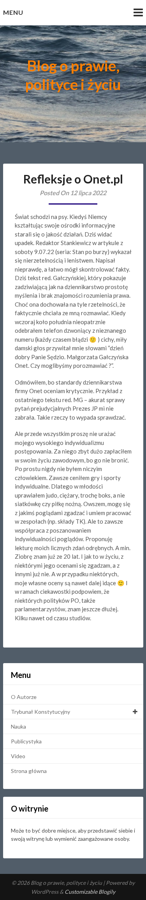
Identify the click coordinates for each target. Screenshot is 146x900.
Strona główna (29, 771)
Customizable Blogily (90, 891)
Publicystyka (26, 741)
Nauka (18, 726)
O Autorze (24, 697)
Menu (13, 12)
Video (18, 756)
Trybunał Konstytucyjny (40, 711)
